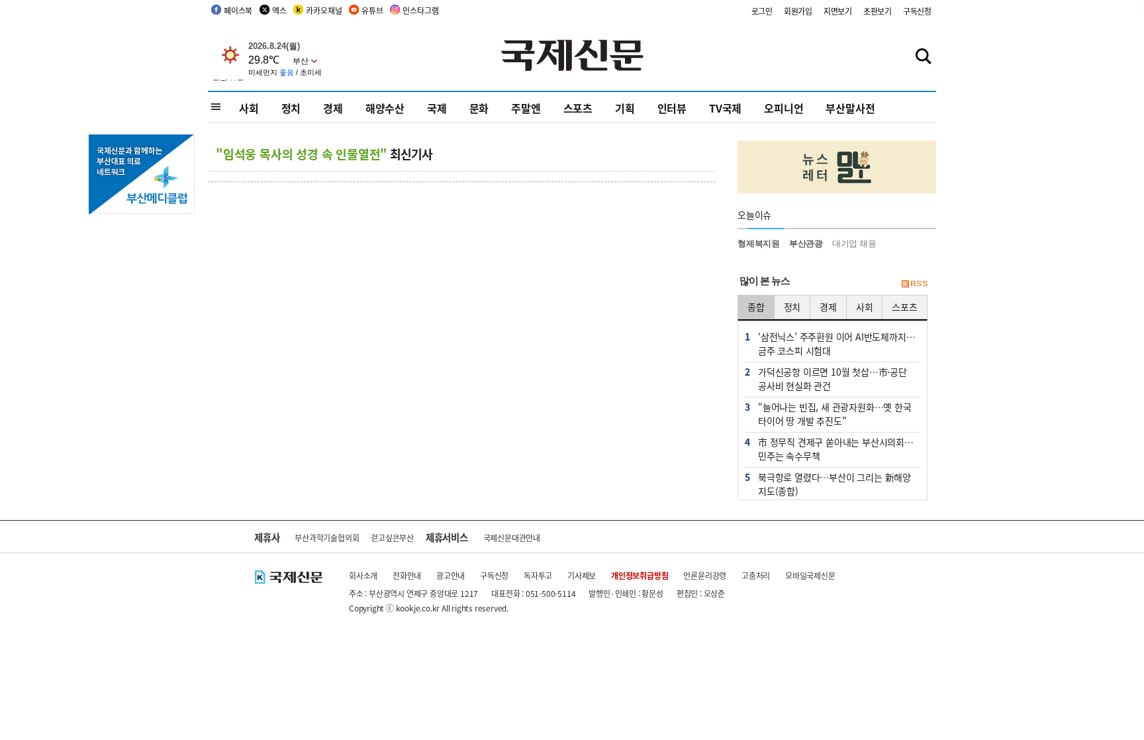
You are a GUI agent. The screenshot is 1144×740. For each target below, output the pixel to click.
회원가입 (798, 11)
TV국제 (725, 108)
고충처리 (755, 575)
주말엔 (525, 108)
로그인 (762, 11)
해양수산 (385, 108)
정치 (291, 108)
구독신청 (917, 11)
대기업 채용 (854, 243)
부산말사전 (850, 108)
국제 (437, 108)
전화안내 (407, 575)
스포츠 (578, 108)
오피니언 (783, 108)
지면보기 (838, 11)
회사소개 (363, 575)
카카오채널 (324, 10)
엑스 (279, 10)
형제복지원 (759, 243)
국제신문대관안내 (511, 537)
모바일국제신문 (810, 575)
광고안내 (450, 575)
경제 (333, 108)
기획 (625, 108)
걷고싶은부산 (392, 537)
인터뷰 (672, 108)
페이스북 (238, 10)
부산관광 (806, 243)
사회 (249, 108)
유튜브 (372, 10)
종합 (756, 306)
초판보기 (877, 11)
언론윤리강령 (704, 575)
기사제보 (581, 575)
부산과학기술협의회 (327, 537)
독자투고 (538, 575)
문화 (479, 108)
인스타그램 (420, 10)
